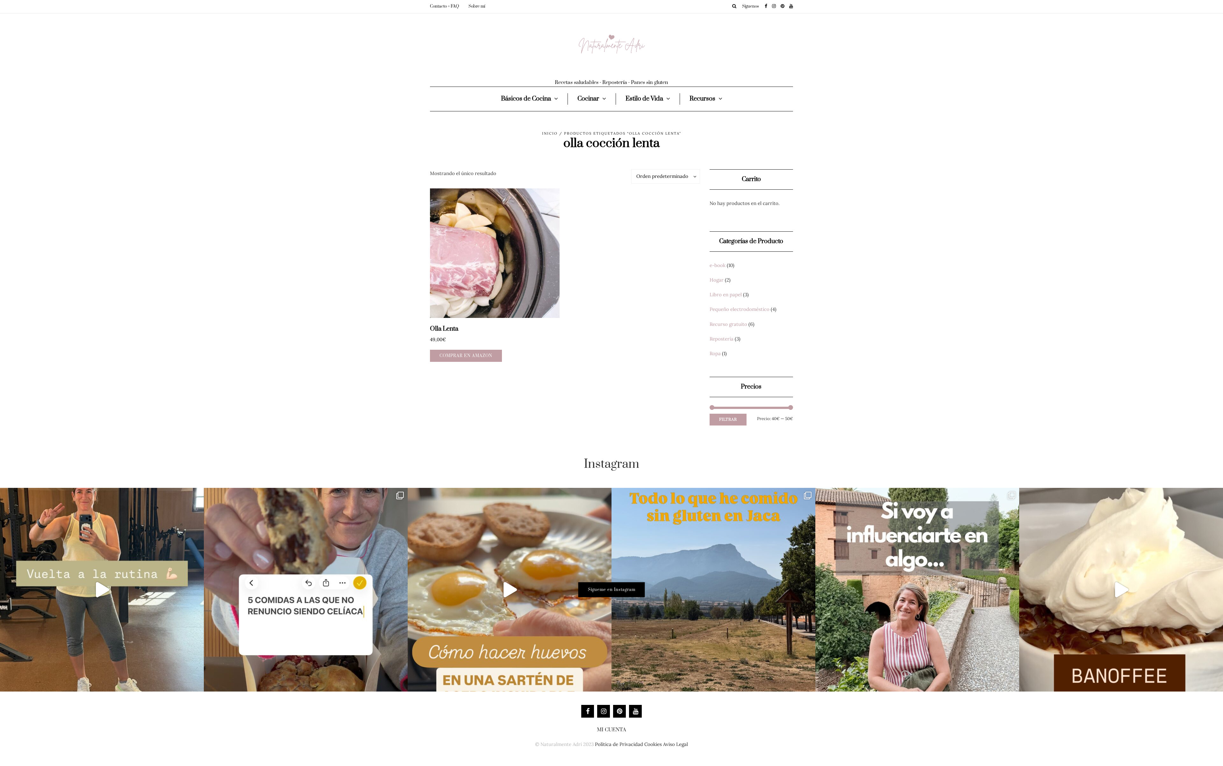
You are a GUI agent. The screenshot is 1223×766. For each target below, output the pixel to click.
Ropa (715, 353)
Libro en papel (726, 295)
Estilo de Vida (644, 99)
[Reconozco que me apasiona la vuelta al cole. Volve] (102, 590)
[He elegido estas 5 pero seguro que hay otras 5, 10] (306, 590)
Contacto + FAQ (444, 6)
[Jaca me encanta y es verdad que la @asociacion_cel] (713, 590)
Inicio (550, 133)
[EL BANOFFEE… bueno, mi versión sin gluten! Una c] (1121, 590)
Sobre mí (476, 6)
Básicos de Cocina (526, 99)
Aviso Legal (675, 744)
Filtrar (728, 419)
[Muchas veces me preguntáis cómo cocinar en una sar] (510, 590)
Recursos (702, 99)
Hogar (717, 280)
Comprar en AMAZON (466, 355)
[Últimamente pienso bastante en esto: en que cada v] (917, 590)
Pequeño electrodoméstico (739, 309)
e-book (718, 265)
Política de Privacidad (619, 744)
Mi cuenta (611, 730)
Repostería (721, 339)
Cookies (653, 744)
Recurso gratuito (728, 324)
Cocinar (588, 99)
